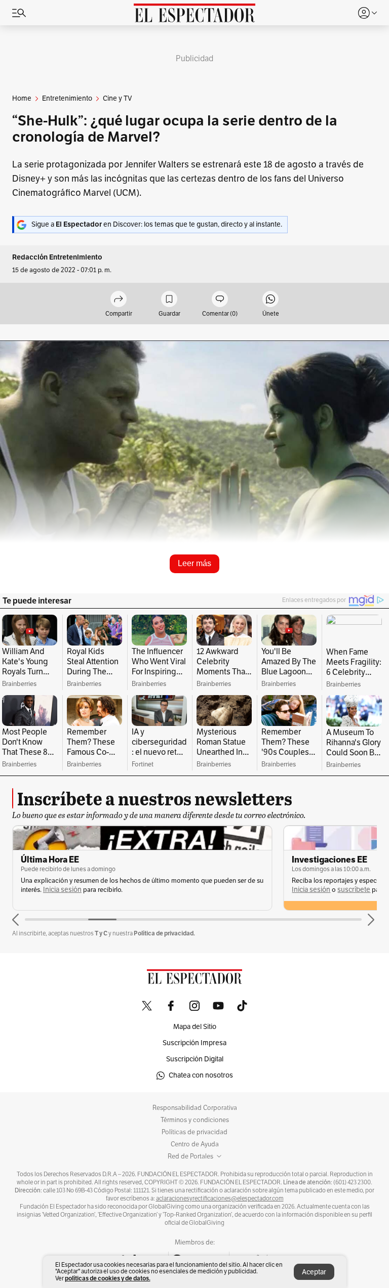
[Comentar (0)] (220, 300)
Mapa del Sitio (194, 1026)
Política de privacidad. (164, 933)
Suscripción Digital (194, 1059)
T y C (101, 933)
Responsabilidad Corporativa (194, 1107)
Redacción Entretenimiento (57, 257)
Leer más (194, 563)
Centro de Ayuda (195, 1144)
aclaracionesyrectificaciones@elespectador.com (220, 1198)
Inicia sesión (62, 889)
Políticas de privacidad (194, 1132)
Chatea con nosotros (201, 1075)
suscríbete (353, 889)
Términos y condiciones (195, 1120)
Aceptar (314, 1272)
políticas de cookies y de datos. (107, 1278)
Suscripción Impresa (194, 1043)
